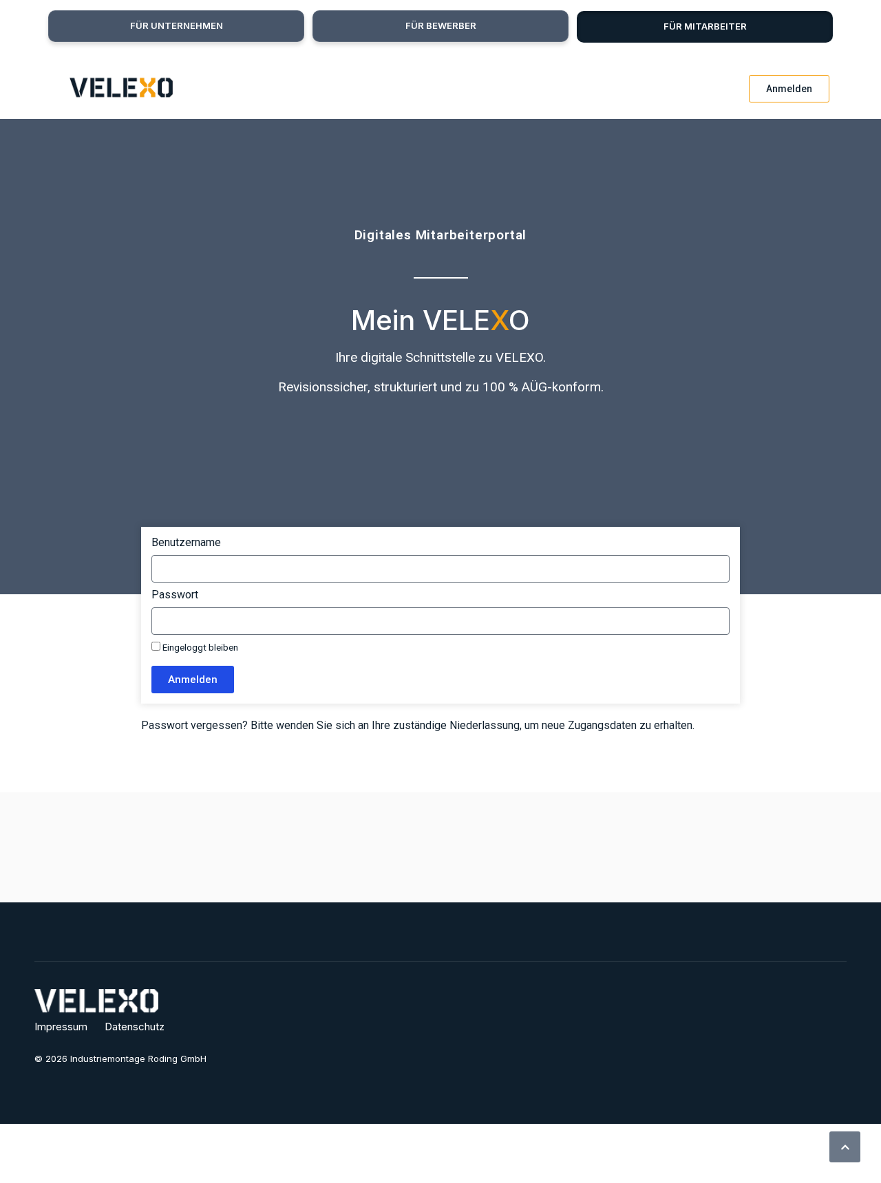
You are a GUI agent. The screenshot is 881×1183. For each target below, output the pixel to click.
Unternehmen (176, 25)
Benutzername (186, 543)
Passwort (174, 595)
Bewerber (440, 25)
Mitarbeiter (705, 26)
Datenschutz (134, 1026)
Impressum (60, 1026)
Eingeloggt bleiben (199, 647)
